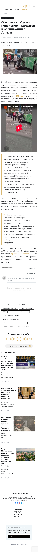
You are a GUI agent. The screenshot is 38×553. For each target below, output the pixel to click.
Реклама (17, 517)
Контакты (18, 514)
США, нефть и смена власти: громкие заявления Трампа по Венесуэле (6, 424)
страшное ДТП (7, 304)
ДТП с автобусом (22, 304)
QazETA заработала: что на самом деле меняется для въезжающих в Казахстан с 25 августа (7, 363)
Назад (4, 13)
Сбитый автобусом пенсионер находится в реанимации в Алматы (18, 27)
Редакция (17, 512)
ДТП (4, 312)
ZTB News (20, 96)
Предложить (13, 536)
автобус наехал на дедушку (12, 319)
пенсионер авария (26, 308)
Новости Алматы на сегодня (19, 312)
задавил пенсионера (9, 308)
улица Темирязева (23, 326)
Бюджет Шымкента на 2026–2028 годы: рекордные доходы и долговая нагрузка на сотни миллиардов (7, 457)
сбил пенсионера (8, 323)
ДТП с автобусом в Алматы (11, 315)
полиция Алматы (8, 326)
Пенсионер (22, 323)
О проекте (18, 509)
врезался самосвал (20, 254)
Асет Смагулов (7, 37)
